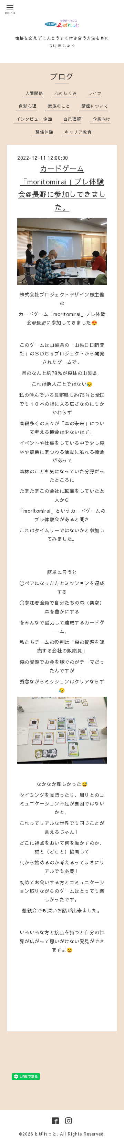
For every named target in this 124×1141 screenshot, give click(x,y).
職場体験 (44, 132)
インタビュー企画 (34, 119)
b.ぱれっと (46, 1134)
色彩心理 (28, 106)
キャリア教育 (78, 132)
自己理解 (72, 119)
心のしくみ (65, 93)
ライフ (95, 93)
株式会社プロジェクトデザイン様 (57, 294)
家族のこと (59, 106)
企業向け (102, 119)
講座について (95, 106)
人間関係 (34, 93)
